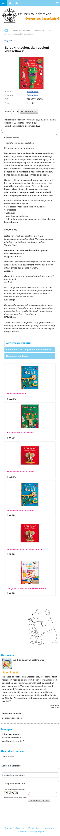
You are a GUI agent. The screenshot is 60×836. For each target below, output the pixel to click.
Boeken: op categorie (21, 30)
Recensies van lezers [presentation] (17, 356)
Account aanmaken (11, 737)
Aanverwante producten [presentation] (18, 343)
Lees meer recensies (12, 713)
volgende (10, 41)
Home (6, 30)
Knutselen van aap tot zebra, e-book (24, 549)
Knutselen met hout (16, 394)
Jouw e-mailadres (10, 765)
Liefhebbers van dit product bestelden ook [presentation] (28, 349)
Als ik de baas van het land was (28, 660)
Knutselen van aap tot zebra (20, 471)
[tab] (29, 343)
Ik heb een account (11, 734)
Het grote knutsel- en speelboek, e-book (26, 588)
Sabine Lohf (32, 91)
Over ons (19, 828)
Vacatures (49, 828)
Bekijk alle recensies (12, 718)
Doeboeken (39, 30)
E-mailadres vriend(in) (13, 775)
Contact (8, 828)
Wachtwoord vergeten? (13, 741)
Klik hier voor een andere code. (15, 797)
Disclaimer (21, 831)
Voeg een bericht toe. (14, 783)
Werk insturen (34, 828)
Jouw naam (7, 756)
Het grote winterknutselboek (20, 433)
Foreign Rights (37, 831)
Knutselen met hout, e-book (20, 510)
